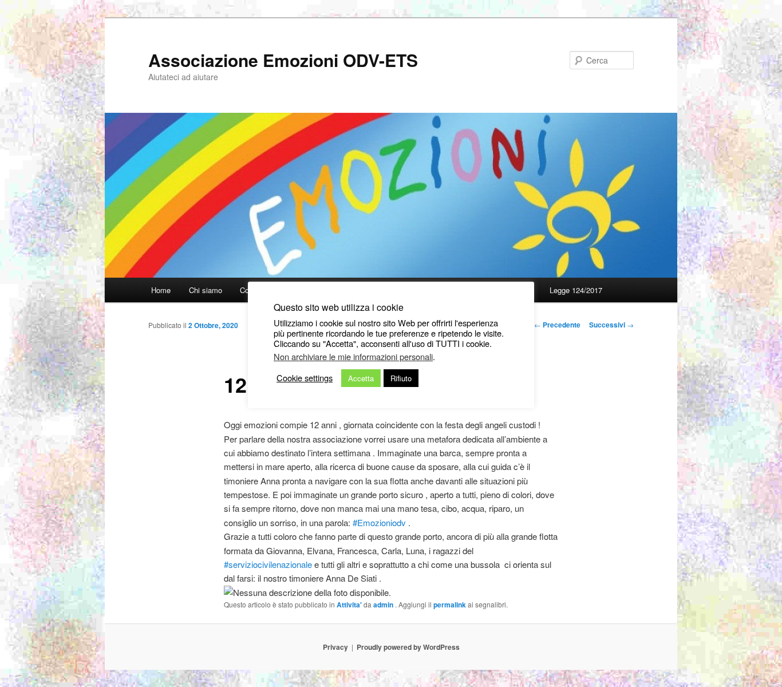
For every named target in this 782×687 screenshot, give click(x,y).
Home (161, 290)
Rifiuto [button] (401, 378)
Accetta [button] (361, 378)
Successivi (611, 324)
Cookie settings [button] (305, 378)
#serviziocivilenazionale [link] (268, 564)
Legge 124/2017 (576, 290)
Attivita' (349, 604)
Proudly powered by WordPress (408, 647)
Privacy (335, 647)
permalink (449, 604)
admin (384, 604)
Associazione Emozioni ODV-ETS (283, 60)
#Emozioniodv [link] (379, 522)
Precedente (557, 324)
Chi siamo (205, 290)
